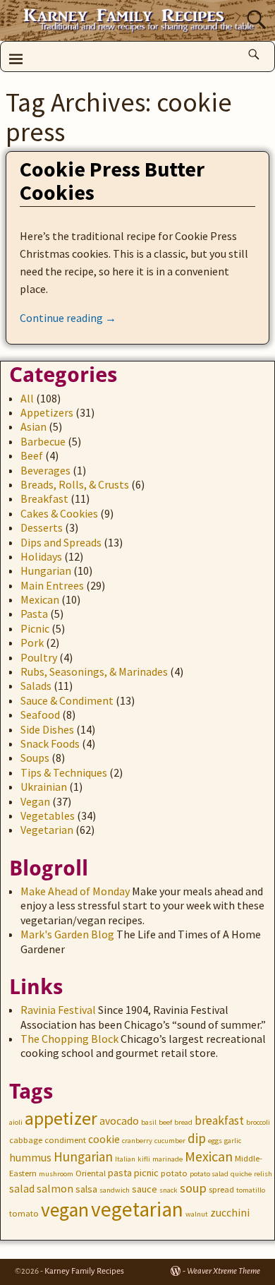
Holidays (41, 556)
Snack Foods (50, 743)
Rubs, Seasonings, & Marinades (94, 671)
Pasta (34, 613)
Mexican (39, 599)
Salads (35, 686)
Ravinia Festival (58, 1010)
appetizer (61, 1118)
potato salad (209, 1173)
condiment (65, 1140)
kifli (144, 1159)
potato (174, 1173)
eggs (215, 1140)
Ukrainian (43, 786)
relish (263, 1173)
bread (183, 1122)
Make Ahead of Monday (75, 891)
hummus (30, 1157)
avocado (119, 1121)
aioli (16, 1122)
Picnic (34, 628)
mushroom (56, 1173)
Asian (33, 426)
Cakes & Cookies (59, 513)
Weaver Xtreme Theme (223, 1271)
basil (149, 1122)
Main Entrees (52, 585)
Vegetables (47, 815)
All (27, 398)
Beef (31, 455)
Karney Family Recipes (84, 1271)
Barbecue (43, 441)
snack (168, 1190)
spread (221, 1189)
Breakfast (44, 498)
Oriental (90, 1173)
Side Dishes (47, 729)
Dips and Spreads (61, 542)
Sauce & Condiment (67, 700)
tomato (24, 1213)
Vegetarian (46, 830)
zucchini (230, 1212)
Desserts (41, 527)
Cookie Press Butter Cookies (112, 180)
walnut (196, 1214)
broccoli (258, 1122)
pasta (120, 1172)
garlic (232, 1140)
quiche (241, 1173)
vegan (65, 1209)
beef (165, 1122)
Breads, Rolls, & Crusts (74, 484)
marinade (167, 1159)
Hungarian (45, 570)
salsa (86, 1189)
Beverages (45, 470)
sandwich (114, 1190)
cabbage (25, 1140)
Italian (125, 1159)
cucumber (169, 1140)
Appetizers (46, 412)
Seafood (40, 714)
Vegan (35, 801)
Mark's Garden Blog (67, 934)
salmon (55, 1188)
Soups (34, 758)
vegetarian (137, 1209)
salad (22, 1188)
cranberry (137, 1140)
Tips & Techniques (63, 772)
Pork (32, 642)
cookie (104, 1139)
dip (197, 1138)
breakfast (219, 1120)
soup (193, 1188)
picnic (146, 1172)
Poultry (38, 657)
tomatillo (250, 1190)
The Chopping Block (69, 1039)
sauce (144, 1189)
